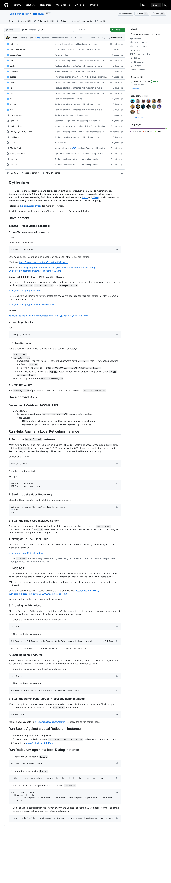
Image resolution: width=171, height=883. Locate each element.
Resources (45, 4)
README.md (15, 148)
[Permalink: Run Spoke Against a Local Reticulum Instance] (7, 728)
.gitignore (14, 121)
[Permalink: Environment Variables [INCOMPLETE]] (7, 405)
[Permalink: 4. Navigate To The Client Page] (7, 539)
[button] (118, 249)
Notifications (127, 14)
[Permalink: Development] (7, 218)
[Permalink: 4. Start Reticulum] (7, 385)
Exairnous (14, 38)
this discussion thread (31, 205)
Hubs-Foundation (18, 13)
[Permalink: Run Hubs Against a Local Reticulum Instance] (7, 431)
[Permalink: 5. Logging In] (7, 568)
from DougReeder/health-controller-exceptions (97, 148)
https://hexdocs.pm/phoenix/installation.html (31, 304)
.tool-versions (16, 126)
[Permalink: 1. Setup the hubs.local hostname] (7, 439)
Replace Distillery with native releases (71, 99)
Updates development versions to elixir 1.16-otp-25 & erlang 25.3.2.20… (86, 153)
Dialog (95, 197)
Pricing (94, 4)
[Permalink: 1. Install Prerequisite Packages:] (7, 226)
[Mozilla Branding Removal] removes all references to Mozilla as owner (85, 60)
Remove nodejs (61, 55)
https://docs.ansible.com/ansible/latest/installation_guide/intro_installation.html (49, 315)
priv (11, 93)
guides (13, 77)
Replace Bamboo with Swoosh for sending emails (76, 159)
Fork (143, 14)
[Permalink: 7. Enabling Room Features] (7, 655)
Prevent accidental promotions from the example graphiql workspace (85, 77)
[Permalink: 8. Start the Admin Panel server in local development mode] (7, 699)
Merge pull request (28, 38)
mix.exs (13, 159)
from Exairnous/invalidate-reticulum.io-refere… (62, 38)
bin (11, 60)
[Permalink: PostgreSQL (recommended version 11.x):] (7, 232)
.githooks (14, 44)
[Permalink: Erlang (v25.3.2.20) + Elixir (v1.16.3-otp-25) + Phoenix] (7, 277)
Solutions (31, 4)
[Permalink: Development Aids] (7, 397)
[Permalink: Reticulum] (7, 183)
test (11, 110)
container (14, 71)
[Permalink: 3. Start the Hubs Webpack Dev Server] (7, 521)
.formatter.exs (16, 115)
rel (11, 99)
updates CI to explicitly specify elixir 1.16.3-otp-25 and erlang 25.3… (85, 126)
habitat (13, 82)
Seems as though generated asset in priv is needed (77, 121)
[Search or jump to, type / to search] (136, 5)
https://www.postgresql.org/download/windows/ (43, 262)
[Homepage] (6, 5)
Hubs (85, 197)
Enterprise (80, 4)
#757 (39, 38)
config (12, 66)
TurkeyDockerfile (17, 153)
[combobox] (92, 30)
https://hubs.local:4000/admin (50, 722)
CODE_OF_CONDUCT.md (21, 131)
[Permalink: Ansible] (7, 310)
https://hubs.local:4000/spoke (41, 743)
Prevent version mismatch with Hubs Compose (75, 71)
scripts (13, 104)
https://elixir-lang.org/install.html (25, 290)
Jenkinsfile (14, 137)
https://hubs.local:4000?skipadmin (26, 553)
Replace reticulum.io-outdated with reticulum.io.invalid (78, 66)
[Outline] (121, 173)
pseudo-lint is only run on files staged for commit (76, 44)
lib (11, 88)
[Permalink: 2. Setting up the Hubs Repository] (7, 494)
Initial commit (60, 142)
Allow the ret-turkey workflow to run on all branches (77, 49)
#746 (74, 148)
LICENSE (14, 142)
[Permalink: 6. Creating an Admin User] (7, 606)
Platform (16, 4)
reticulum (37, 13)
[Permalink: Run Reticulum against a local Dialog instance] (7, 750)
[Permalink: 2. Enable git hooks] (7, 322)
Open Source (63, 4)
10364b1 (93, 38)
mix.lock (13, 164)
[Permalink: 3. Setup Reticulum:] (7, 343)
